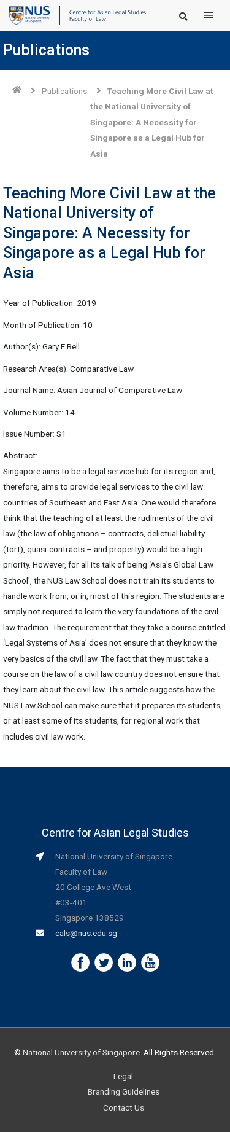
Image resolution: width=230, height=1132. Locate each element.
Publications (64, 91)
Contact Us (123, 1107)
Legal (123, 1076)
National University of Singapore (81, 1052)
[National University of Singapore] (29, 15)
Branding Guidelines (123, 1091)
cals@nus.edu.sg (86, 933)
